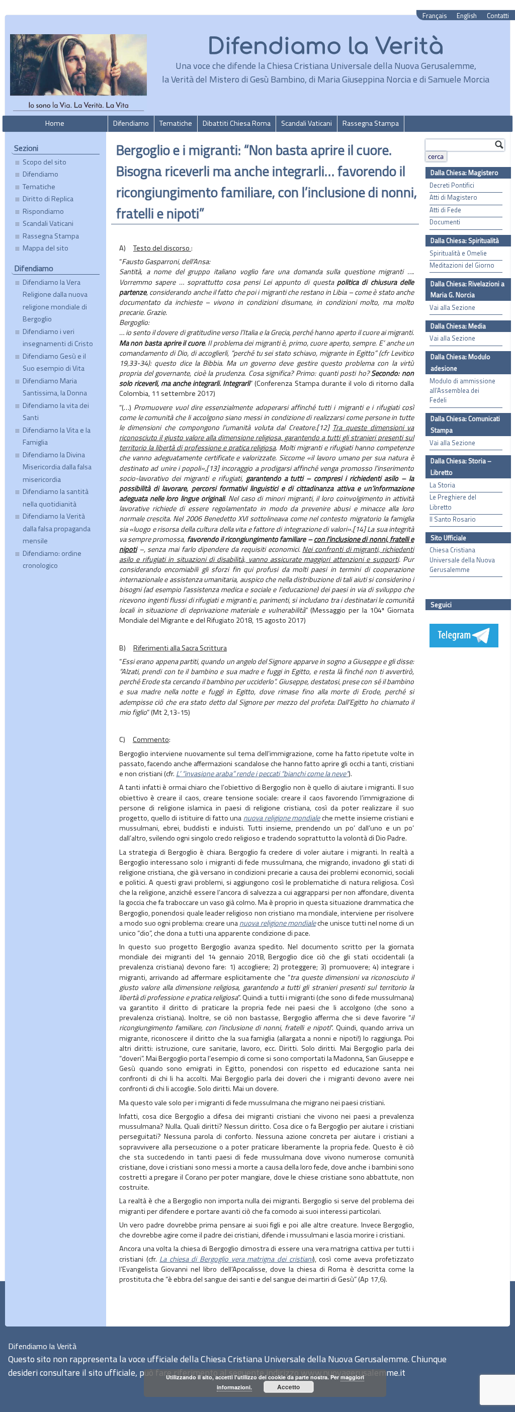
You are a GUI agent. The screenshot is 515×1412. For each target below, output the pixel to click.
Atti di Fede (445, 210)
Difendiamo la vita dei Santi (56, 411)
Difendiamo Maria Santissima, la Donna (55, 386)
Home (54, 123)
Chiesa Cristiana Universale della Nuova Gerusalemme (462, 559)
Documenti (445, 222)
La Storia (442, 485)
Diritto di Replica (48, 198)
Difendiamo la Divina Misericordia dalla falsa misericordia (57, 467)
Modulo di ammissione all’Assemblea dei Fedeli (462, 390)
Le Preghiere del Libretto (453, 502)
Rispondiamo (43, 211)
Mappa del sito (45, 248)
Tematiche (175, 123)
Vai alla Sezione (452, 307)
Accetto (288, 1386)
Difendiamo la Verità (326, 46)
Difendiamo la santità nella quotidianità (56, 497)
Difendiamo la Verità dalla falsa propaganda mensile (57, 528)
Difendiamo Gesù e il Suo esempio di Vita (54, 362)
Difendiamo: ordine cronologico (52, 559)
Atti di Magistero (453, 197)
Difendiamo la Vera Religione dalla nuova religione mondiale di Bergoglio (55, 300)
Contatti (498, 16)
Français (434, 16)
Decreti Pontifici (452, 185)
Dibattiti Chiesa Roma (237, 123)
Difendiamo (131, 123)
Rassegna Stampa (370, 123)
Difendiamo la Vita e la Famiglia (57, 436)
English (467, 16)
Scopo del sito (44, 162)
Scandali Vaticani (306, 123)
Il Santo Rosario (453, 519)
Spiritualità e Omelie (458, 253)
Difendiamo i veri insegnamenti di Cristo (58, 337)
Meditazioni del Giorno (462, 265)
